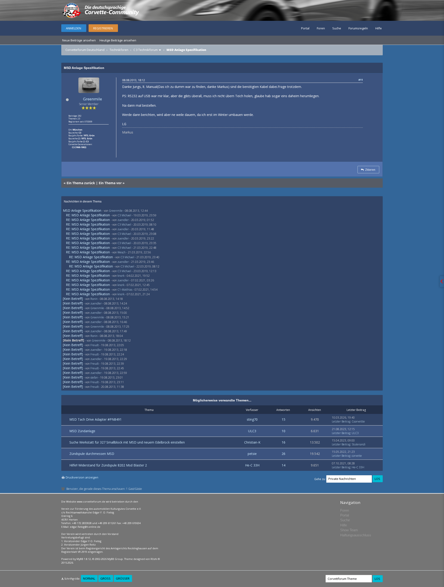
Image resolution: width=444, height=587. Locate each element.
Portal (305, 28)
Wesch (121, 252)
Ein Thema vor (110, 183)
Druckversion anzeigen (82, 477)
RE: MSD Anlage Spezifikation (88, 215)
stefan (94, 377)
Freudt (94, 345)
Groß (105, 578)
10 (283, 431)
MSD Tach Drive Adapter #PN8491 (95, 419)
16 (283, 442)
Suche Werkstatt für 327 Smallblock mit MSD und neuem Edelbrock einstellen (127, 442)
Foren (321, 28)
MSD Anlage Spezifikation (82, 210)
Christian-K (252, 442)
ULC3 (252, 431)
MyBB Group (115, 559)
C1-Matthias (124, 290)
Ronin (94, 299)
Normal (89, 578)
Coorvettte (358, 421)
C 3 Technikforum (145, 50)
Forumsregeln (358, 28)
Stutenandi (358, 444)
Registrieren (103, 28)
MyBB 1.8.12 (84, 559)
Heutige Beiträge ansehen (117, 40)
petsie (252, 453)
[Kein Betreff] (73, 298)
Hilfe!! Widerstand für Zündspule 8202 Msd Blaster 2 (108, 465)
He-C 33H (252, 465)
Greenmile (92, 99)
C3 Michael (124, 215)
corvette (357, 456)
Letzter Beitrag (341, 421)
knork (120, 276)
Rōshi (154, 559)
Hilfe (378, 28)
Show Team (349, 530)
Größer (123, 578)
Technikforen (119, 50)
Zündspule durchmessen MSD (91, 453)
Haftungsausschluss (355, 535)
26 (283, 453)
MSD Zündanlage (82, 431)
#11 (360, 79)
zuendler (123, 220)
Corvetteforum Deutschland (85, 50)
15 (283, 419)
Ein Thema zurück (81, 183)
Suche (336, 28)
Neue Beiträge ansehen (79, 40)
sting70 (252, 419)
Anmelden (73, 28)
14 (283, 465)
